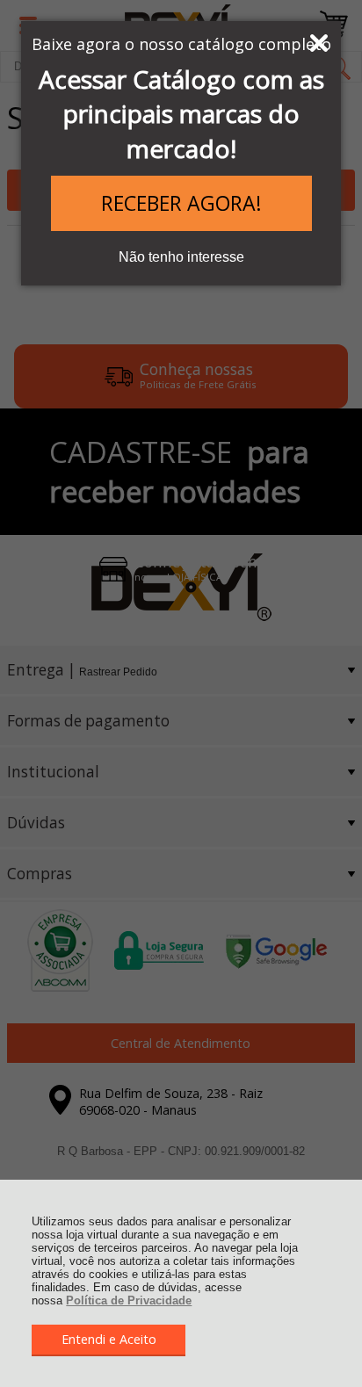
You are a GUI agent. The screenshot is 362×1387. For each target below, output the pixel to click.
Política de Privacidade (129, 1300)
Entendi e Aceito (109, 1339)
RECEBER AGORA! (181, 203)
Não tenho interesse (181, 256)
